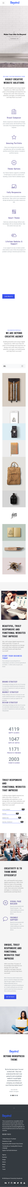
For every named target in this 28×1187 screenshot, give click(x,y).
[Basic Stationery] (14, 452)
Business (4, 1157)
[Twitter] (17, 1183)
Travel (3, 1169)
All (5, 366)
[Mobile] (14, 419)
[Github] (11, 1183)
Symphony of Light (7, 1141)
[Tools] (14, 402)
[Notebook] (14, 536)
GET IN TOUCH (10, 997)
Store (3, 1166)
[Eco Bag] (14, 486)
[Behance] (5, 1183)
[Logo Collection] (14, 519)
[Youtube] (24, 1183)
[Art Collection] (14, 502)
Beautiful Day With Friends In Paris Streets (12, 1143)
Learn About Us (8, 296)
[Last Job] (14, 570)
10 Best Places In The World (9, 1138)
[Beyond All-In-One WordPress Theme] (14, 3)
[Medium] (14, 1183)
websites (20, 888)
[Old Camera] (14, 435)
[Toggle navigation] (3, 2)
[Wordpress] (21, 1183)
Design (4, 1159)
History (4, 1162)
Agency (4, 1154)
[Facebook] (9, 1183)
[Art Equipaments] (14, 553)
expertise (15, 799)
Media (3, 1164)
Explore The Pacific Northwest (9, 1150)
